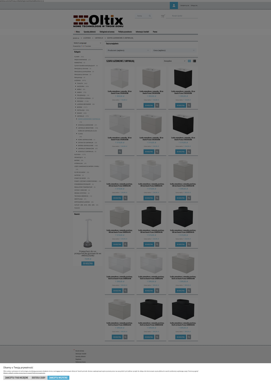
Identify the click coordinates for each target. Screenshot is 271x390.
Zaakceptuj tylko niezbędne (16, 377)
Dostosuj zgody (38, 377)
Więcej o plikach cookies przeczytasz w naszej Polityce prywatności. (24, 373)
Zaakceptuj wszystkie (58, 377)
